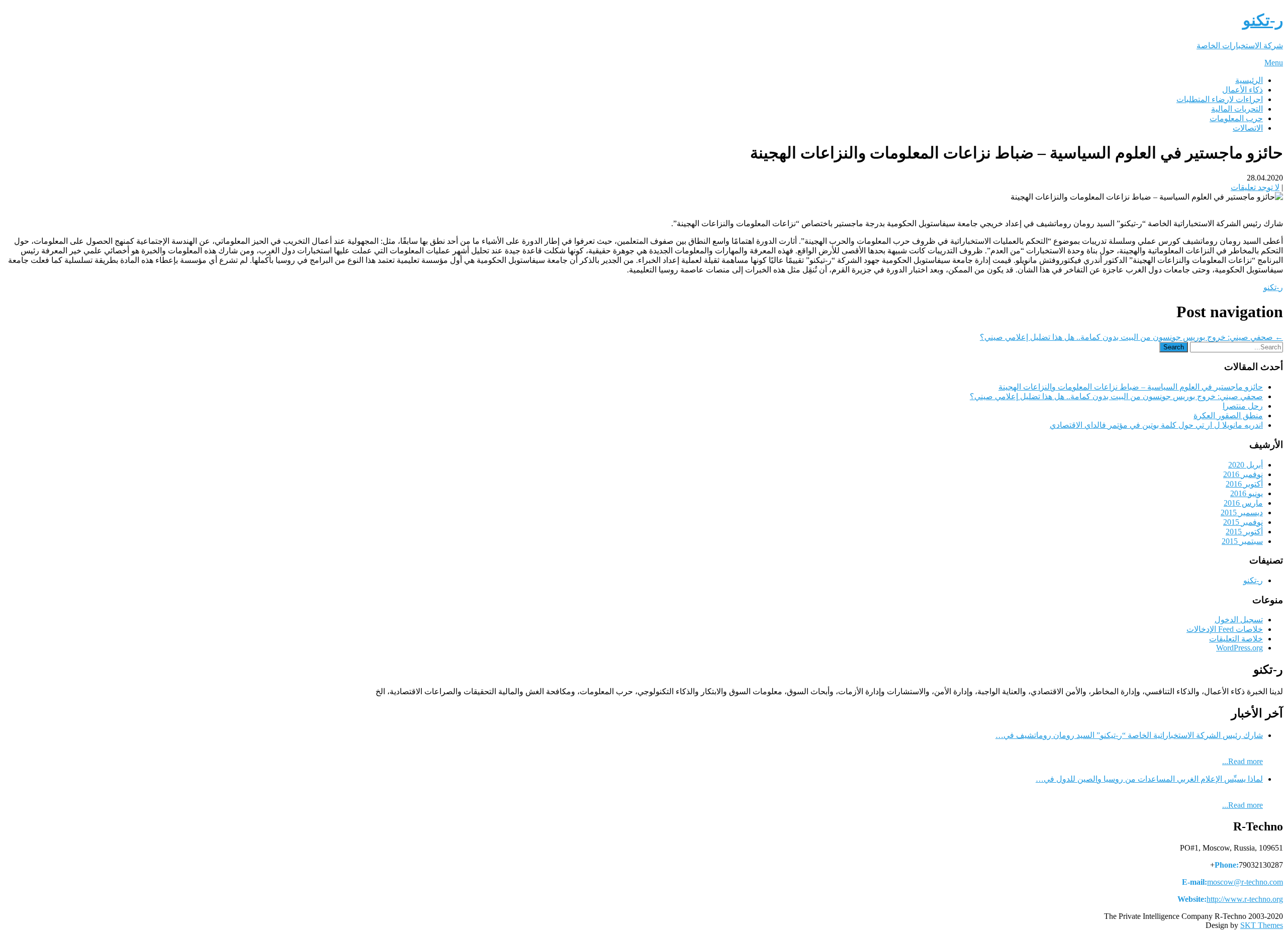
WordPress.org (1239, 647)
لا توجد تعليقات (1255, 187)
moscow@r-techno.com (1245, 882)
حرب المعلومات (1236, 118)
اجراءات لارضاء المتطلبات (1219, 99)
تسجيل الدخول (1239, 619)
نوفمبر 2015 (1243, 522)
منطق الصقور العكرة (1228, 415)
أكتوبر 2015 (1244, 531)
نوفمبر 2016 (1243, 474)
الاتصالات (1248, 128)
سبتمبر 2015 (1242, 541)
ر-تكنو (1273, 287)
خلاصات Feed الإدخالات (1224, 629)
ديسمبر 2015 (1242, 512)
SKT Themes (1261, 925)
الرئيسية (1249, 80)
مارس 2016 (1243, 503)
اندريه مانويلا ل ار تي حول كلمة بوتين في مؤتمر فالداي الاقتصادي (1156, 425)
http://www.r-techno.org (1245, 899)
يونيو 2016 (1246, 493)
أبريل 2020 (1245, 464)
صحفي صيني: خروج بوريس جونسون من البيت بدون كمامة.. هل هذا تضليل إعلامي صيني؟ (1131, 337)
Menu (1273, 62)
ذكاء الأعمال (1242, 89)
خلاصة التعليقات (1236, 638)
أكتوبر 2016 (1244, 484)
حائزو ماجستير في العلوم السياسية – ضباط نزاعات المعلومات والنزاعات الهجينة (1130, 387)
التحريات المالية (1237, 109)
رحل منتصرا (1243, 406)
